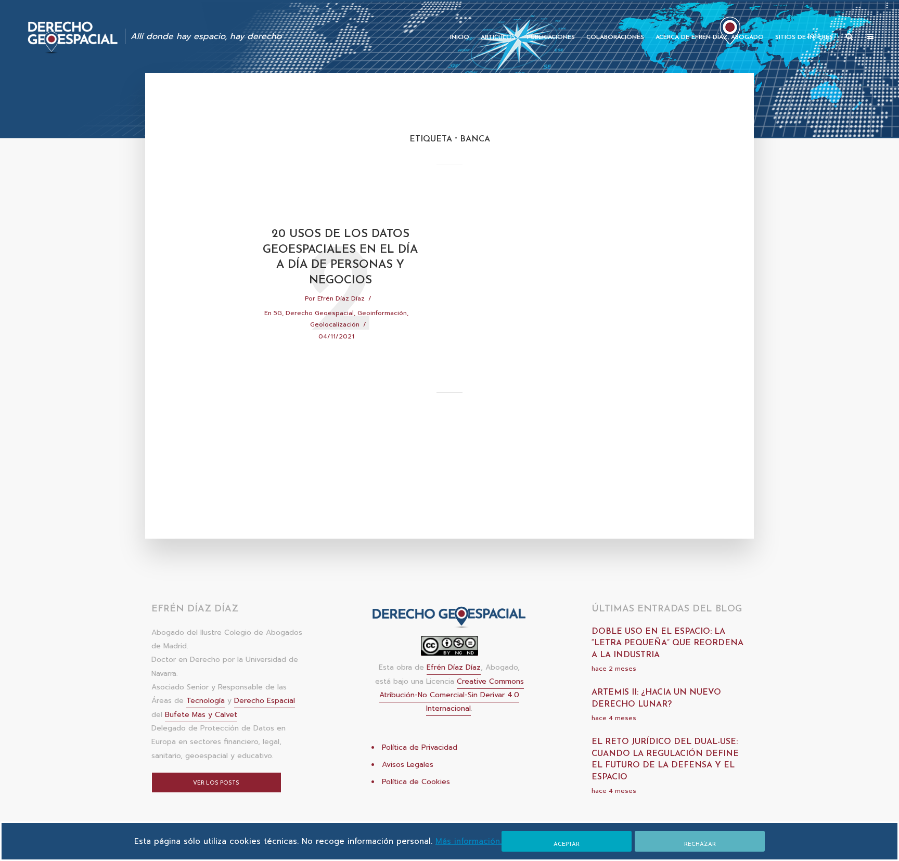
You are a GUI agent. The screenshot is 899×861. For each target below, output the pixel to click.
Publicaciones (551, 37)
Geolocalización (334, 324)
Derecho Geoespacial (320, 313)
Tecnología (205, 700)
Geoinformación (382, 313)
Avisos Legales (407, 764)
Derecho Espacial (264, 700)
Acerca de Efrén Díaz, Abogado (710, 37)
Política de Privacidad (419, 747)
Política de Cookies (416, 781)
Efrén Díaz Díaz (341, 298)
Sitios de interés (804, 37)
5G (278, 313)
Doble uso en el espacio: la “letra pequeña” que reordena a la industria (667, 643)
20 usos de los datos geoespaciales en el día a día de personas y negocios (340, 257)
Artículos (498, 37)
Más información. (468, 841)
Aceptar (567, 844)
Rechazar (700, 844)
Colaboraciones (615, 37)
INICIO (459, 37)
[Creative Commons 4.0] (449, 649)
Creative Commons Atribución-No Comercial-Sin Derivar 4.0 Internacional (451, 695)
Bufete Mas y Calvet (201, 714)
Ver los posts (216, 783)
